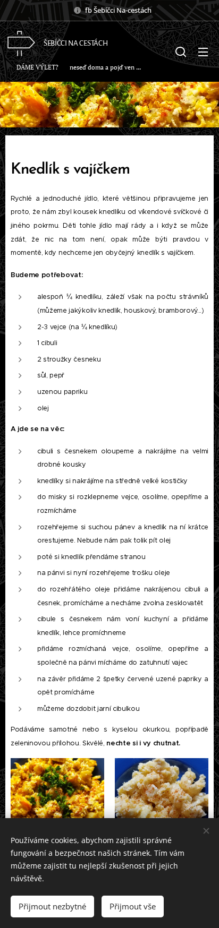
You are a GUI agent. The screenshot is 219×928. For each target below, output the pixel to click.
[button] (180, 51)
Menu (203, 51)
